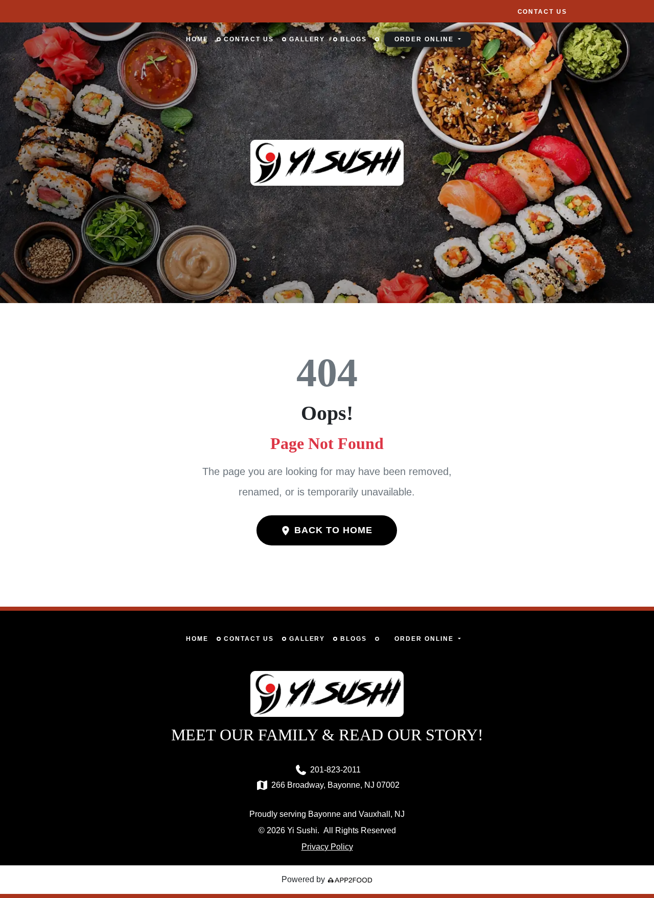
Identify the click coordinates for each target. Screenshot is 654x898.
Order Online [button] (425, 39)
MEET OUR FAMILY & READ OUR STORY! (327, 735)
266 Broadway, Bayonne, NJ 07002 (335, 785)
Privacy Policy (327, 846)
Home (197, 39)
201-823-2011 (335, 769)
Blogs (353, 39)
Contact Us (543, 11)
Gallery (307, 39)
